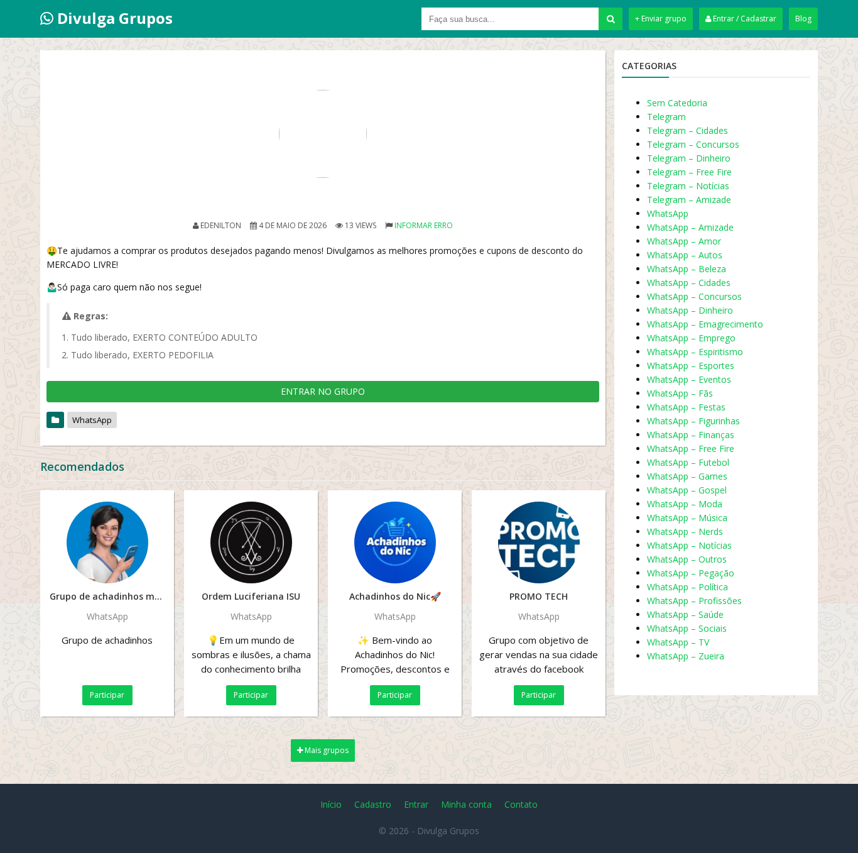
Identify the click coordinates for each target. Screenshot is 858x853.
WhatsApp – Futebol (688, 462)
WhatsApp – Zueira (685, 656)
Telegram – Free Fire (689, 172)
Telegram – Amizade (689, 200)
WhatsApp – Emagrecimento (705, 324)
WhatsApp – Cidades (688, 283)
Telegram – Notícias (688, 186)
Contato (521, 804)
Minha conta (466, 804)
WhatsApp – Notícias (689, 545)
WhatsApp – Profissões (694, 601)
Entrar (416, 804)
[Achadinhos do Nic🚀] (394, 542)
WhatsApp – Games (687, 476)
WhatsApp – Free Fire (690, 448)
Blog (803, 18)
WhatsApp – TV (678, 642)
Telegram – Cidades (687, 130)
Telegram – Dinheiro (688, 158)
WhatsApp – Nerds (685, 531)
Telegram (666, 117)
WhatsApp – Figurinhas (693, 421)
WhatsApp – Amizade (690, 227)
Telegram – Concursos (693, 144)
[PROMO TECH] (538, 542)
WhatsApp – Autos (684, 255)
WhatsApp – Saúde (685, 614)
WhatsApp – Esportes (690, 365)
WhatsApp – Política (687, 587)
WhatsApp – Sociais (687, 628)
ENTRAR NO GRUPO (323, 391)
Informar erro (423, 225)
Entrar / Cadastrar (743, 18)
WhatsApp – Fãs (680, 393)
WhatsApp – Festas (686, 407)
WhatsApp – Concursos (694, 296)
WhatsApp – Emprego (691, 338)
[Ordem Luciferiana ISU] (251, 542)
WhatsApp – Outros (687, 559)
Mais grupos (326, 750)
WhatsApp (92, 420)
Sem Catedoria (677, 103)
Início (331, 804)
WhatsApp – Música (687, 518)
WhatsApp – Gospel (687, 490)
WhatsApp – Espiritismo (695, 352)
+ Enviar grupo (661, 18)
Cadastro (372, 804)
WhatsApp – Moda (684, 504)
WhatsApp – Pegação (690, 573)
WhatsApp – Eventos (689, 379)
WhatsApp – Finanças (690, 435)
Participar (107, 695)
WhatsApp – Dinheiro (690, 310)
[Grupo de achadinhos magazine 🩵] (107, 542)
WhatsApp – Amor (684, 241)
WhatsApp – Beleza (686, 269)
